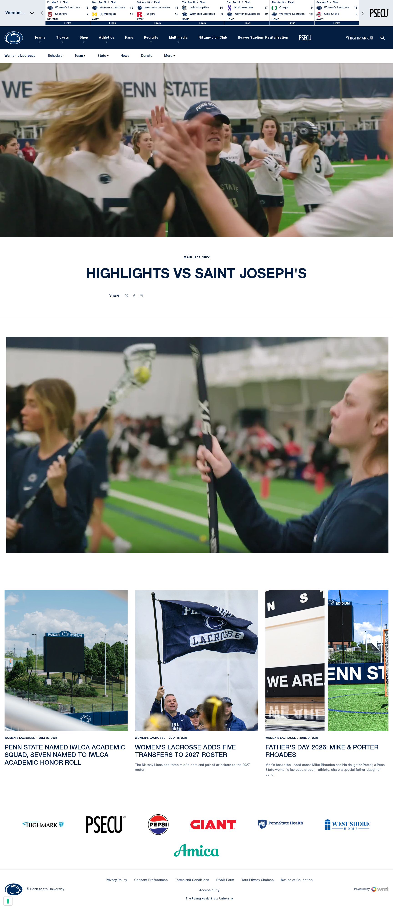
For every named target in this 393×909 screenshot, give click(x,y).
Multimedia (178, 37)
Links (67, 23)
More (168, 55)
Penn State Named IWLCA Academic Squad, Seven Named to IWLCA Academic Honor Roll (65, 755)
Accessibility (209, 890)
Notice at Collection (296, 880)
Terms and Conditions (192, 880)
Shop (84, 37)
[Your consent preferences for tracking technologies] (8, 901)
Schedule (55, 55)
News (125, 55)
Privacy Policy (116, 880)
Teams (39, 37)
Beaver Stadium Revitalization (263, 37)
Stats (101, 55)
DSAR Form (225, 880)
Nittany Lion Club (213, 37)
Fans (129, 37)
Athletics (106, 37)
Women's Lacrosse (20, 738)
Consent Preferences (151, 880)
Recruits (151, 37)
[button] (362, 13)
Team (78, 55)
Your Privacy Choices (257, 880)
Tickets (62, 37)
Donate (146, 56)
